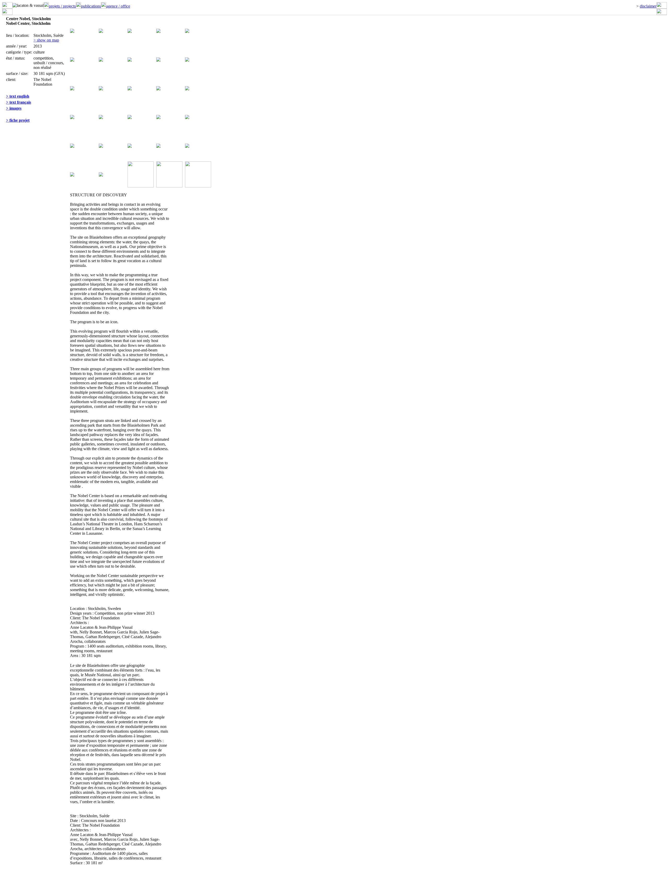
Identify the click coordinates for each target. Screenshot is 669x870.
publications (91, 6)
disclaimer (648, 6)
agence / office (118, 6)
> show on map (46, 40)
